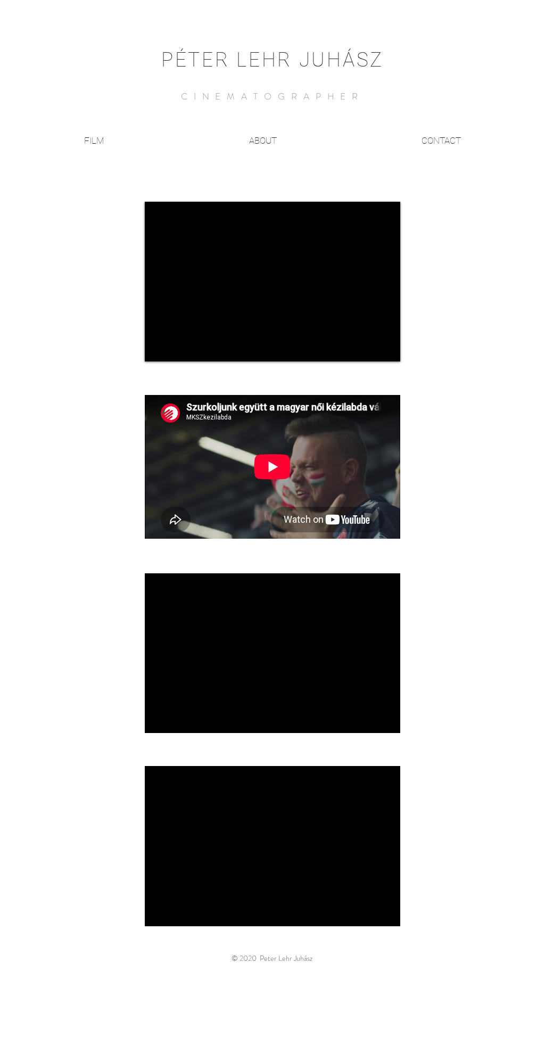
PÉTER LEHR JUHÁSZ (272, 59)
